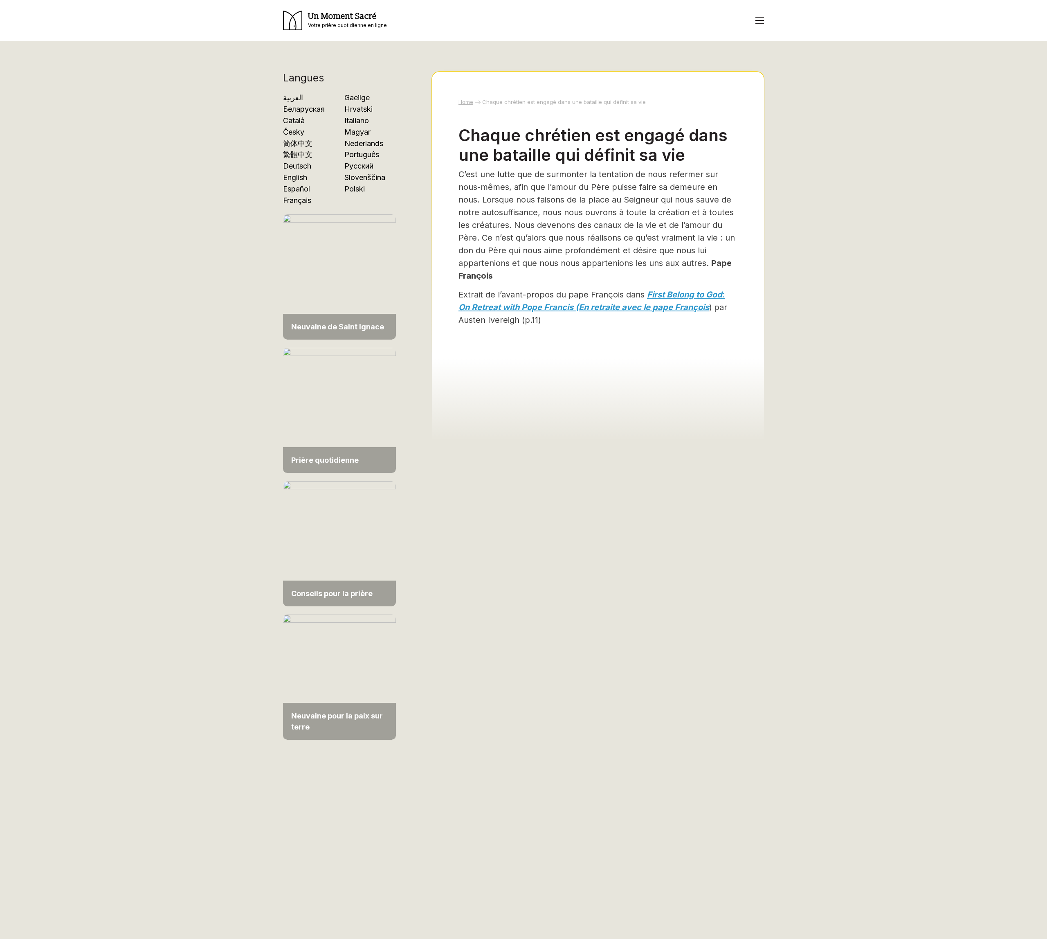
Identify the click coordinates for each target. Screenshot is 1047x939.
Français (297, 200)
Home (465, 102)
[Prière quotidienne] (339, 409)
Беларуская (304, 109)
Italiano (356, 120)
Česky (293, 132)
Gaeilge (357, 97)
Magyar (357, 132)
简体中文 (297, 143)
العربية (293, 97)
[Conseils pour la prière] (339, 543)
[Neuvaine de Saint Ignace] (339, 276)
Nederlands (363, 143)
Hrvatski (358, 109)
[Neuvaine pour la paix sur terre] (339, 676)
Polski (354, 189)
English (295, 177)
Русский (358, 166)
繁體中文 (297, 154)
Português (361, 154)
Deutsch (297, 166)
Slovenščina (364, 177)
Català (294, 120)
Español (296, 189)
